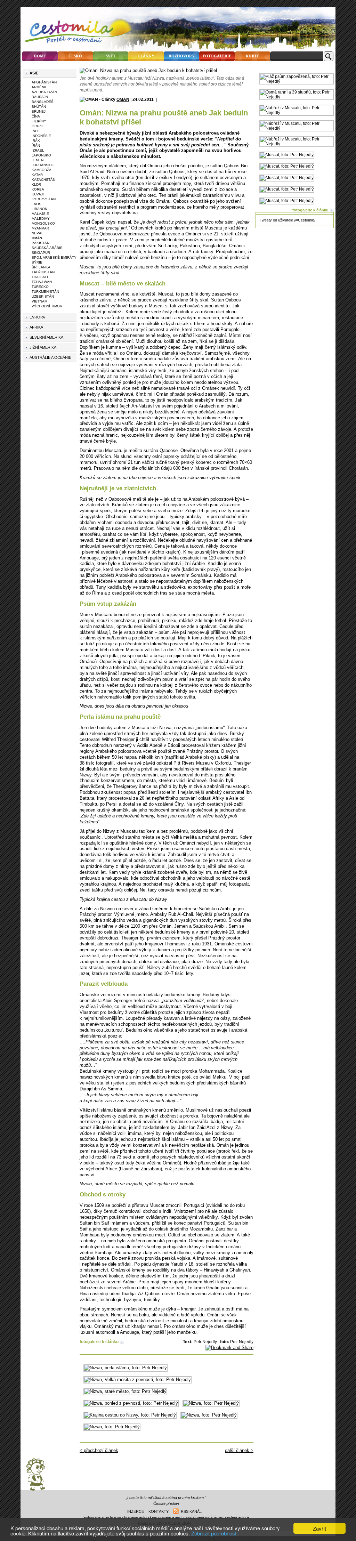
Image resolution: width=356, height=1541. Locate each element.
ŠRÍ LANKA (41, 267)
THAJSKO (40, 277)
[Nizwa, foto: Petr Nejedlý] (211, 1403)
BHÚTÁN (39, 106)
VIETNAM (39, 301)
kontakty (158, 1511)
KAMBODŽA (41, 170)
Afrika (36, 327)
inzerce (135, 1511)
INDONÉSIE (41, 136)
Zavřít (319, 1528)
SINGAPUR (41, 253)
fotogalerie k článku (99, 1341)
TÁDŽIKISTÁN (43, 272)
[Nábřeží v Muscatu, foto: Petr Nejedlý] (296, 112)
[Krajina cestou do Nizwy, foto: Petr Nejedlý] (130, 1415)
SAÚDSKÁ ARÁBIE (47, 248)
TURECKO (40, 287)
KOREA (38, 189)
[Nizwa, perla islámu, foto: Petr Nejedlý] (125, 1367)
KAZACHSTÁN (43, 179)
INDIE (36, 131)
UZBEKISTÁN (43, 296)
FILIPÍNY (39, 121)
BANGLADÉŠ (43, 102)
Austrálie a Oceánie (50, 357)
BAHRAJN (40, 97)
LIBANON (39, 209)
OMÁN (122, 99)
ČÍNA (36, 116)
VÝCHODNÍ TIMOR (47, 306)
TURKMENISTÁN (45, 291)
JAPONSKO (41, 155)
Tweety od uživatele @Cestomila (287, 220)
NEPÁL (37, 233)
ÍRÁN (36, 145)
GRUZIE (38, 126)
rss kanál (190, 1511)
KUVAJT (38, 194)
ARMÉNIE (40, 87)
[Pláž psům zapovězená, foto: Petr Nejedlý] (296, 81)
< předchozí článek (99, 1450)
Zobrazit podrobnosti (214, 1533)
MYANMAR (40, 228)
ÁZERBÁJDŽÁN (44, 92)
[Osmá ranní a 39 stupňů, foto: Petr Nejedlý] (296, 97)
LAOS (36, 204)
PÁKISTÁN (40, 243)
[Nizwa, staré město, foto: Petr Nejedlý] (125, 1391)
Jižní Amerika (43, 347)
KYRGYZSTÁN (44, 199)
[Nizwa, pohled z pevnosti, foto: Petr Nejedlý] (131, 1403)
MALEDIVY (41, 218)
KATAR (37, 175)
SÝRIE (37, 262)
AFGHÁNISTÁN (44, 82)
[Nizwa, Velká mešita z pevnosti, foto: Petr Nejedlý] (137, 1379)
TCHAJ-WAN (42, 282)
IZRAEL (38, 150)
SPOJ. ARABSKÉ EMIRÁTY (54, 257)
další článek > (239, 1450)
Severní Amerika (46, 337)
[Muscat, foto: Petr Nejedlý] (286, 154)
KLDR (36, 184)
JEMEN (37, 160)
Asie (34, 73)
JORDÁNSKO (43, 165)
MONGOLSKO (43, 223)
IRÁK (36, 141)
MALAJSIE (40, 214)
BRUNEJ (39, 111)
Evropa (37, 317)
